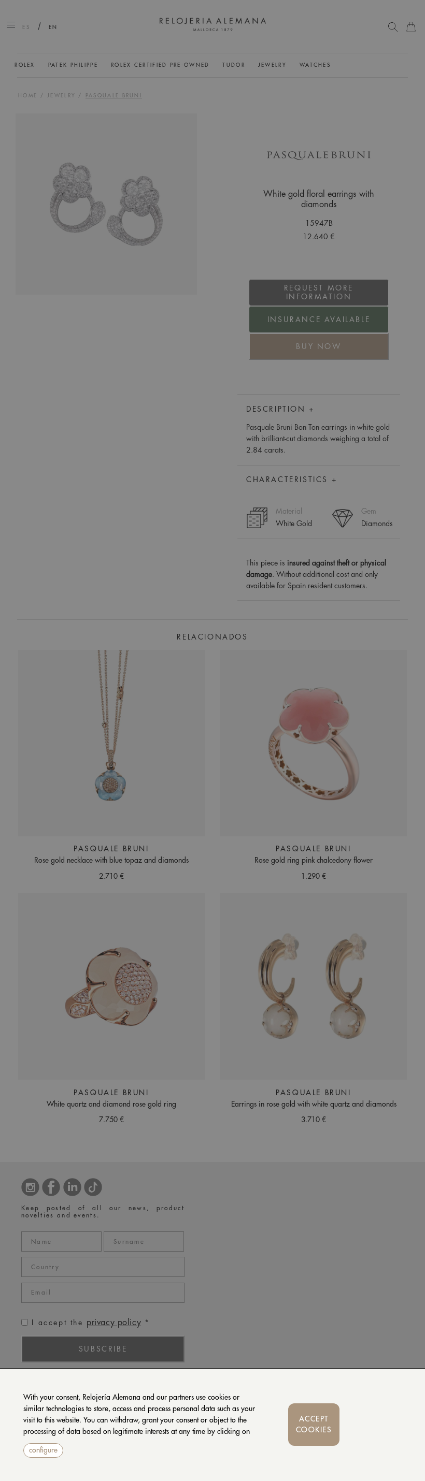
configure (43, 1450)
